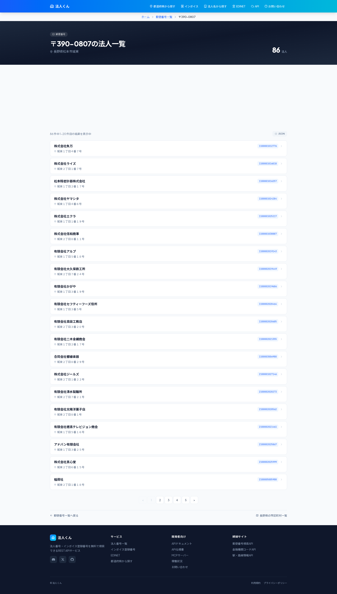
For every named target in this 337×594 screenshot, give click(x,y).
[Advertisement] (168, 101)
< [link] (143, 500)
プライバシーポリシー (275, 583)
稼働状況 (177, 561)
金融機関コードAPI (244, 549)
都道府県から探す (164, 6)
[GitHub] (72, 559)
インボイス (191, 6)
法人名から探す (217, 6)
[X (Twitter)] (62, 559)
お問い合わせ (276, 6)
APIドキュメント (182, 543)
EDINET (241, 6)
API (257, 6)
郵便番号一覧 (164, 17)
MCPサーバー (180, 555)
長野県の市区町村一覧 (273, 515)
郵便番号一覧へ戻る (66, 515)
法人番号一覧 (119, 543)
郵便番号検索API (242, 543)
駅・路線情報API (242, 555)
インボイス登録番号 (123, 549)
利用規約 (256, 583)
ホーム (145, 17)
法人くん (62, 6)
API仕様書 (178, 549)
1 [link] (151, 500)
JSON (281, 133)
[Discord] (53, 559)
